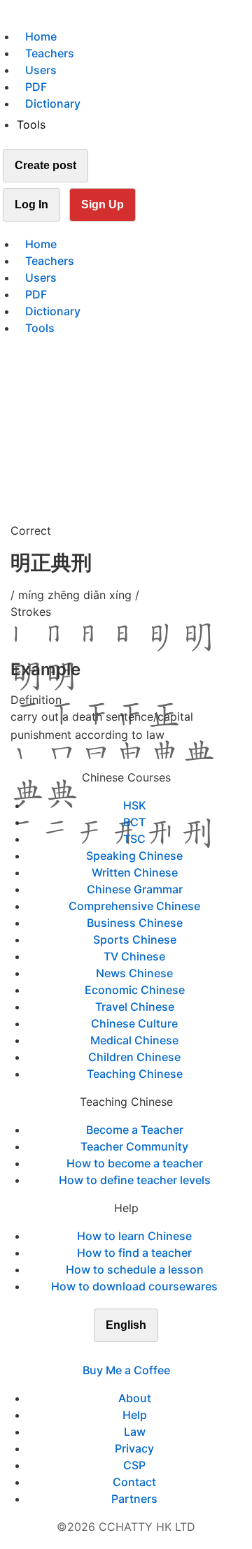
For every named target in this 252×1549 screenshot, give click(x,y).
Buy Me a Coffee (126, 1370)
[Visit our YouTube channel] (151, 1353)
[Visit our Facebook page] (100, 1353)
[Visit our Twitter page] (117, 1353)
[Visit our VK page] (134, 1353)
